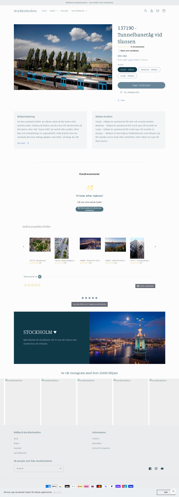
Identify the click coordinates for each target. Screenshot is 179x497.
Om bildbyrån (20, 453)
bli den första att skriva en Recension (89, 304)
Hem (16, 438)
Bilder (17, 443)
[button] (53, 11)
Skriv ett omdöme (129, 51)
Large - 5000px (127, 76)
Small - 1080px (127, 69)
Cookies (95, 438)
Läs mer (21, 143)
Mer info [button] (57, 492)
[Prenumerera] (60, 468)
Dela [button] (123, 100)
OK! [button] (166, 492)
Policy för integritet (101, 448)
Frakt (130, 60)
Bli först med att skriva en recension (89, 209)
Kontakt (17, 448)
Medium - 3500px (149, 69)
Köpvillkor (97, 443)
